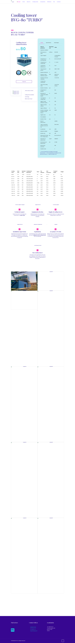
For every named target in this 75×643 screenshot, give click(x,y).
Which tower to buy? (28, 98)
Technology (27, 96)
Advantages (56, 42)
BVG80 (42, 42)
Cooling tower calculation (29, 94)
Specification (48, 42)
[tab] (41, 43)
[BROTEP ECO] (12, 2)
